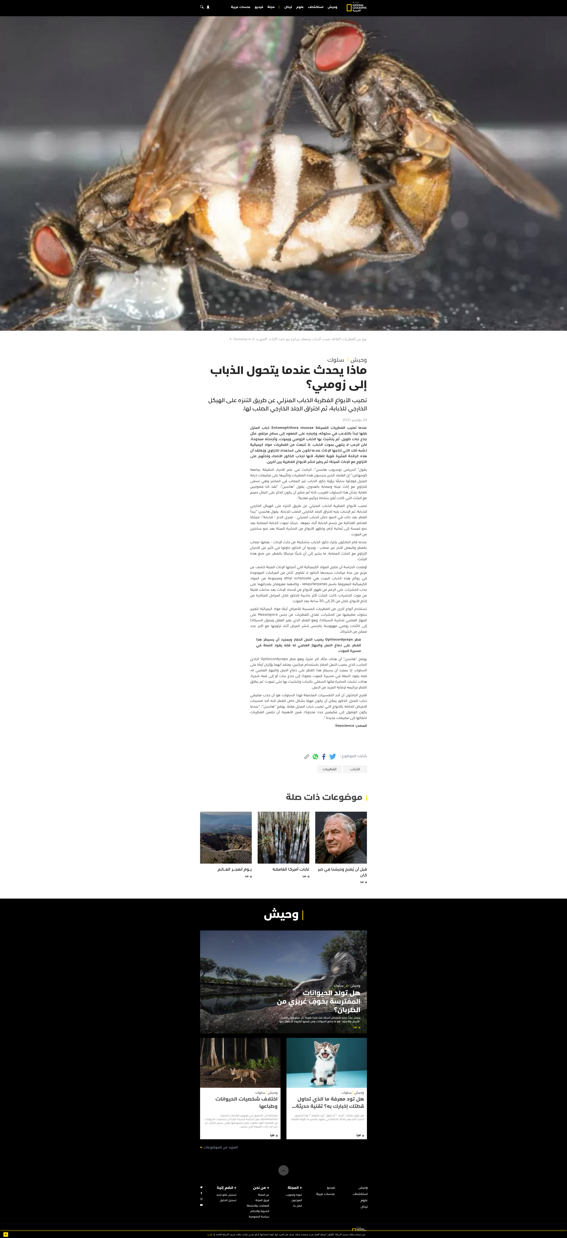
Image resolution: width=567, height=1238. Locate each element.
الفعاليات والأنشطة (258, 1206)
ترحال (288, 7)
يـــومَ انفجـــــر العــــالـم (235, 869)
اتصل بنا (297, 1206)
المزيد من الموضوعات (220, 1147)
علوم (300, 7)
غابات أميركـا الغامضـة (291, 869)
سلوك (335, 360)
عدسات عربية (240, 7)
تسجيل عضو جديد (226, 1195)
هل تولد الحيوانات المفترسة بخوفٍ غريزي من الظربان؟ (318, 1001)
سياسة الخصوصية (259, 1217)
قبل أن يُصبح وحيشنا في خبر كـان (342, 872)
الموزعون (296, 1200)
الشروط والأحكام (259, 1211)
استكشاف (315, 7)
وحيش (332, 7)
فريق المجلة (262, 1200)
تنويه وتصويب (294, 1195)
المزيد (209, 1234)
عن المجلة (263, 1195)
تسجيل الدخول (228, 1200)
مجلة (271, 7)
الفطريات (329, 769)
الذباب (355, 769)
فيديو (259, 7)
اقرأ (362, 882)
